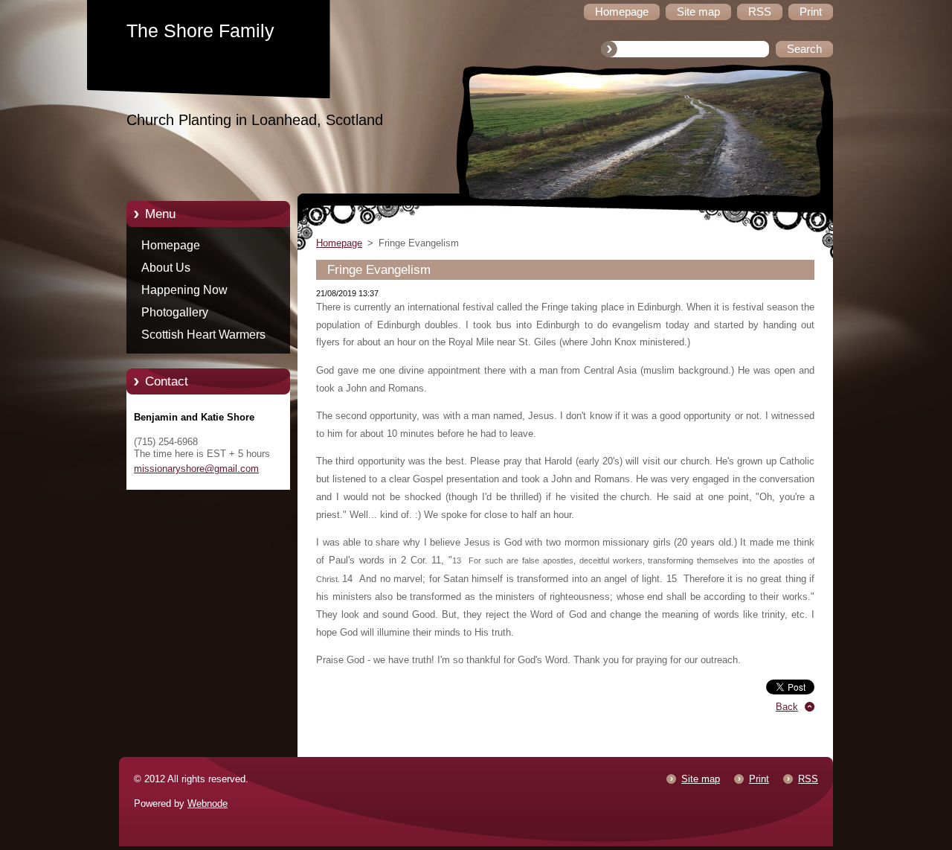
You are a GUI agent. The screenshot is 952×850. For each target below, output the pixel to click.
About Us (165, 267)
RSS (808, 779)
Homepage (170, 245)
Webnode (207, 803)
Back (787, 706)
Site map (700, 779)
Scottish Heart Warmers (203, 334)
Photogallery (174, 312)
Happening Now (184, 290)
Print (759, 779)
